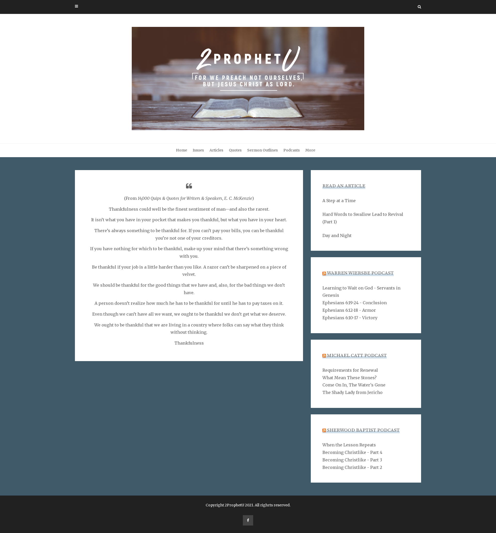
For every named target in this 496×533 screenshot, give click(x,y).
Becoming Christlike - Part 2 (352, 467)
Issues (198, 150)
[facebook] (248, 520)
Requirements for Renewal (350, 370)
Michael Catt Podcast (357, 356)
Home (181, 150)
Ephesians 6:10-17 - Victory (349, 317)
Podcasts (291, 150)
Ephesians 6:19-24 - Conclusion (354, 302)
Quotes (235, 150)
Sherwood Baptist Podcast (363, 430)
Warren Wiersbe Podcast (360, 273)
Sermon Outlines (262, 150)
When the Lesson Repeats (349, 444)
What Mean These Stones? (349, 377)
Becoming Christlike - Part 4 (352, 452)
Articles (216, 150)
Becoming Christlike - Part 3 (352, 459)
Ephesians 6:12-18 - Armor (349, 310)
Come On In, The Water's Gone (353, 384)
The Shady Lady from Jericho (352, 392)
